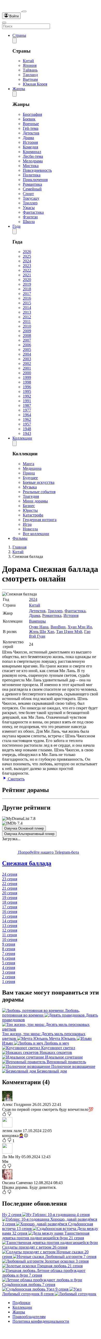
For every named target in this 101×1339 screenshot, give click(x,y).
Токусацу (31, 198)
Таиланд (30, 75)
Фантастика (33, 212)
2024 (27, 261)
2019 (27, 284)
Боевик (29, 119)
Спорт (28, 193)
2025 (27, 256)
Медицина (32, 468)
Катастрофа (33, 515)
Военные (31, 123)
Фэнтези (30, 217)
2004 (27, 354)
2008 (27, 335)
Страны (19, 35)
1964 (27, 415)
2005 (27, 349)
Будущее (30, 478)
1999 (27, 377)
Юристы (30, 510)
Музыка (30, 487)
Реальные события (39, 491)
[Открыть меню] (4, 22)
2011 (27, 321)
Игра (27, 524)
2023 (27, 265)
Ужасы (29, 207)
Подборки (21, 1302)
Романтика (32, 184)
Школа (29, 221)
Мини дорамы (35, 501)
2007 (27, 340)
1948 (27, 429)
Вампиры (37, 621)
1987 (27, 405)
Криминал (32, 151)
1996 (27, 387)
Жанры (18, 89)
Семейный (32, 189)
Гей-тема (30, 128)
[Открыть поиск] (24, 11)
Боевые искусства (38, 482)
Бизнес (29, 505)
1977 (27, 410)
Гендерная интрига (39, 519)
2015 (27, 303)
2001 (27, 368)
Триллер (30, 203)
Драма (28, 137)
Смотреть (16, 779)
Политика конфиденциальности (40, 1321)
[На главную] (12, 10)
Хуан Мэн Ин (80, 627)
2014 (27, 307)
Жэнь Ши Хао (41, 631)
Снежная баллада (26, 863)
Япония (30, 65)
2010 (27, 326)
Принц (29, 473)
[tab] (50, 863)
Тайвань (30, 70)
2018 (27, 289)
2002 (27, 363)
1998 (27, 382)
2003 (27, 359)
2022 (27, 270)
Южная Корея (35, 84)
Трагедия (31, 496)
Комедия (30, 147)
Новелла (30, 529)
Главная (19, 547)
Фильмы (19, 538)
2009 (27, 331)
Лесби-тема (33, 156)
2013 (27, 312)
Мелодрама (33, 161)
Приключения (35, 179)
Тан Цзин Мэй (69, 631)
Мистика (31, 165)
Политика (31, 175)
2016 (27, 298)
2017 (27, 293)
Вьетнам (30, 79)
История (30, 142)
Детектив (31, 133)
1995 (27, 391)
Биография (32, 114)
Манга (28, 464)
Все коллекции (36, 533)
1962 (27, 419)
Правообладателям (29, 1316)
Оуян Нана (38, 627)
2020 (27, 279)
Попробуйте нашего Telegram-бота (48, 852)
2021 (27, 275)
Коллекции (22, 438)
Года (16, 226)
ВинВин (58, 627)
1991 (27, 401)
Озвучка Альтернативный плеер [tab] (29, 834)
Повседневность (37, 170)
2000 (27, 373)
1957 (27, 424)
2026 (27, 251)
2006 (27, 345)
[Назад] (14, 40)
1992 (27, 396)
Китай (28, 61)
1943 (27, 433)
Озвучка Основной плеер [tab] (24, 828)
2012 (27, 317)
